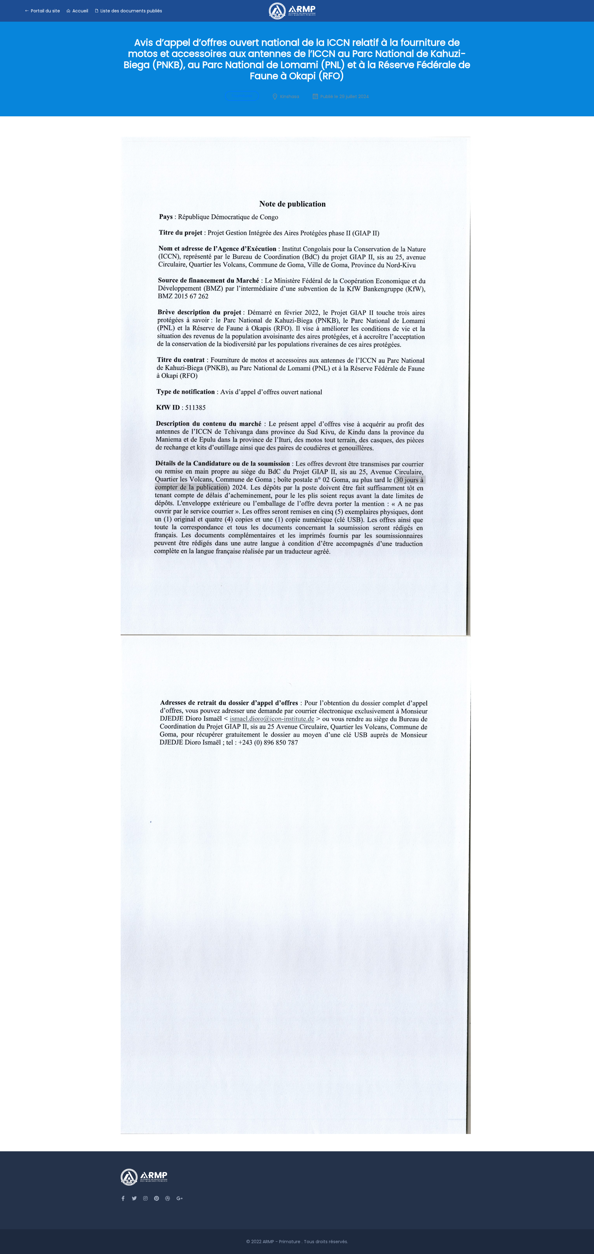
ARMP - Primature (282, 1242)
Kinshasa (289, 96)
